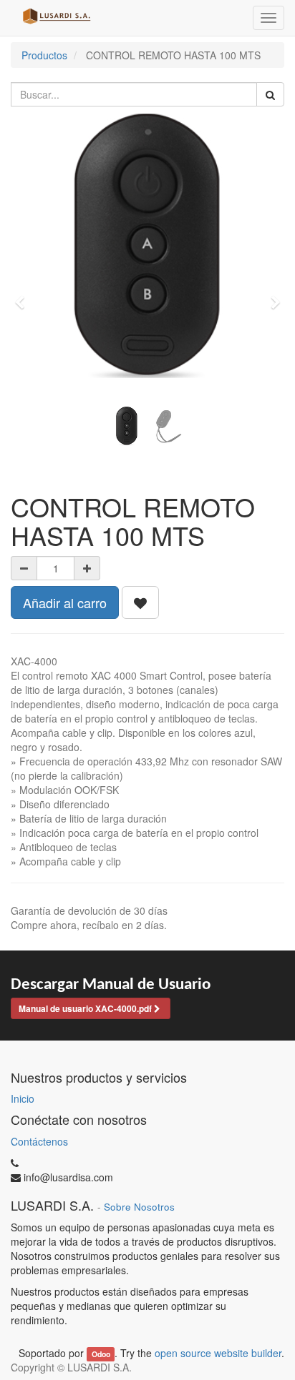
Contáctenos (39, 1141)
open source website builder (218, 1353)
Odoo (101, 1354)
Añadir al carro (65, 602)
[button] (24, 296)
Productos (44, 55)
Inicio (22, 1098)
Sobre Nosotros (139, 1206)
